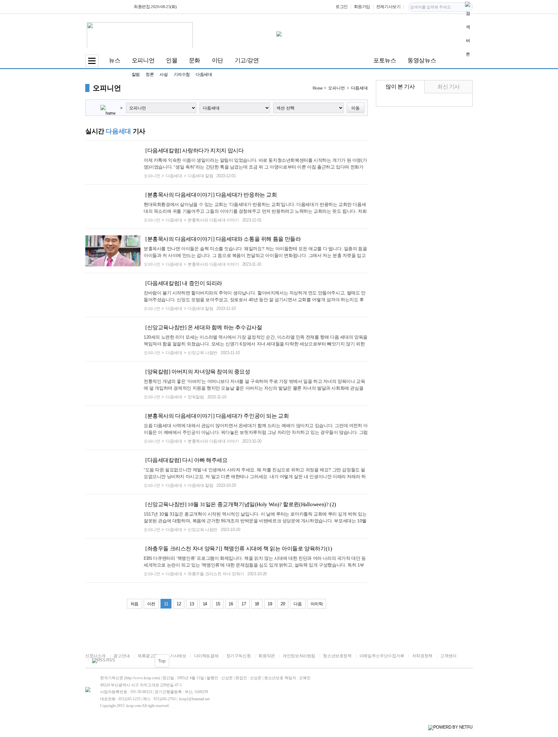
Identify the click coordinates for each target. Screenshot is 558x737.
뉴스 (114, 60)
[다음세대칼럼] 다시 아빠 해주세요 (186, 460)
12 (179, 603)
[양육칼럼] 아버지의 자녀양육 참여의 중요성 (197, 372)
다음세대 (204, 74)
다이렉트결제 (206, 656)
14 (205, 603)
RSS (110, 660)
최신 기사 (448, 87)
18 (257, 603)
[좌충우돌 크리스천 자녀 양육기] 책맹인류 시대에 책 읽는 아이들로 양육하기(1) (238, 549)
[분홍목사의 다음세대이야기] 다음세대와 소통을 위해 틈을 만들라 (223, 239)
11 (166, 603)
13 (192, 603)
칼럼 (136, 74)
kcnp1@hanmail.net (194, 699)
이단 (217, 60)
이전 (151, 603)
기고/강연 (247, 60)
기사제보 (178, 656)
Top (162, 660)
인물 (171, 60)
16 (231, 603)
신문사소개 (95, 656)
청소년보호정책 (337, 656)
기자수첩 (182, 74)
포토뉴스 (384, 60)
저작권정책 (422, 656)
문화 (194, 60)
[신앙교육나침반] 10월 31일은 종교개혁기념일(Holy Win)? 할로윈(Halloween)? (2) (240, 504)
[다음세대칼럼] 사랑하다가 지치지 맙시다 (194, 151)
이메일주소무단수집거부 (381, 656)
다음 (298, 603)
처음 (134, 603)
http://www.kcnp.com (142, 678)
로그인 (342, 6)
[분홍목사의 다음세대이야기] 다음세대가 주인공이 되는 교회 (217, 416)
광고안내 (121, 656)
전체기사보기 (388, 6)
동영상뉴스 (422, 60)
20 (283, 603)
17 (244, 603)
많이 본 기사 (400, 87)
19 (270, 603)
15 (218, 603)
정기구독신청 (238, 656)
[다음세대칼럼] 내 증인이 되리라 (183, 283)
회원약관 (266, 656)
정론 (150, 74)
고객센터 (448, 656)
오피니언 (143, 60)
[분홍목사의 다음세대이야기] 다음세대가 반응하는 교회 (211, 195)
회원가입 (362, 6)
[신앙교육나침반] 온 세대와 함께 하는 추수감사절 (203, 327)
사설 (164, 74)
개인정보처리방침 (299, 656)
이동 (355, 108)
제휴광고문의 (150, 656)
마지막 (317, 603)
